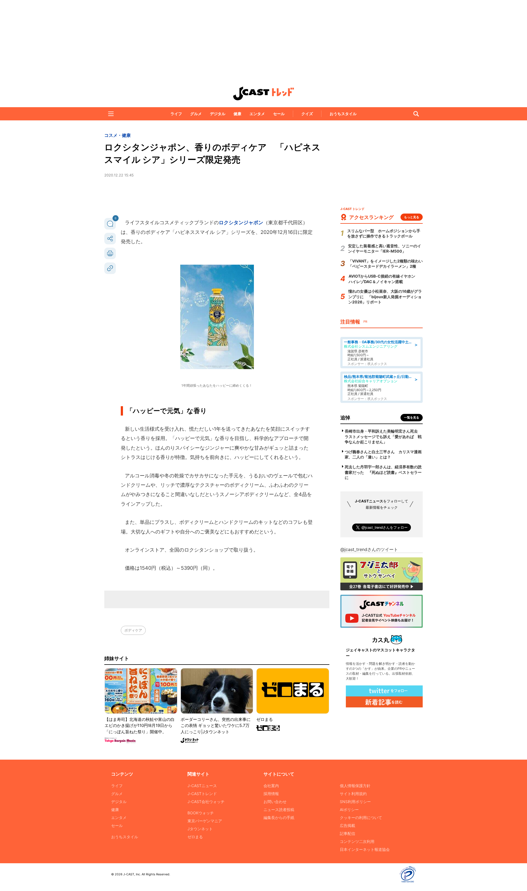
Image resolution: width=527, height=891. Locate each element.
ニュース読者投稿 (279, 809)
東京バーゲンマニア (204, 820)
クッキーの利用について (361, 817)
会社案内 (271, 785)
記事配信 (347, 833)
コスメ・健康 (117, 135)
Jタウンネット (200, 828)
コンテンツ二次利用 (357, 841)
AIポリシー (349, 809)
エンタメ (257, 113)
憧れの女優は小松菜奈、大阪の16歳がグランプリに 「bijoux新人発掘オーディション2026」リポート (385, 296)
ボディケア (133, 630)
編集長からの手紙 (279, 817)
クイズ (307, 113)
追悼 (345, 417)
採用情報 (271, 793)
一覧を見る (411, 417)
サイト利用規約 (353, 793)
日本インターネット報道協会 (365, 849)
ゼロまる (195, 836)
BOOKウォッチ (200, 812)
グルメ (196, 113)
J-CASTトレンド (202, 793)
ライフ (176, 113)
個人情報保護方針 (355, 785)
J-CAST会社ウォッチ (206, 801)
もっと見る (411, 217)
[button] (110, 113)
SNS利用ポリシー (355, 801)
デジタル (217, 113)
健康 (237, 113)
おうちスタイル (343, 113)
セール (279, 113)
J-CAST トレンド (263, 93)
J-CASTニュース (202, 785)
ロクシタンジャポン (241, 222)
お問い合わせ (275, 801)
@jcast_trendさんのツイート (369, 549)
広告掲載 (347, 825)
